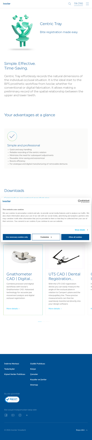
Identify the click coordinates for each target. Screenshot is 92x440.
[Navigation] (87, 4)
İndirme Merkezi (11, 364)
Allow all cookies (75, 237)
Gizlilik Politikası (37, 364)
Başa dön (80, 430)
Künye (33, 369)
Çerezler (34, 374)
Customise (45, 237)
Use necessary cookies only (17, 237)
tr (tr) (78, 4)
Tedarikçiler (9, 369)
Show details (80, 230)
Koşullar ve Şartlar (38, 380)
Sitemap (34, 385)
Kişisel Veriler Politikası (14, 374)
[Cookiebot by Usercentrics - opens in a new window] (79, 201)
